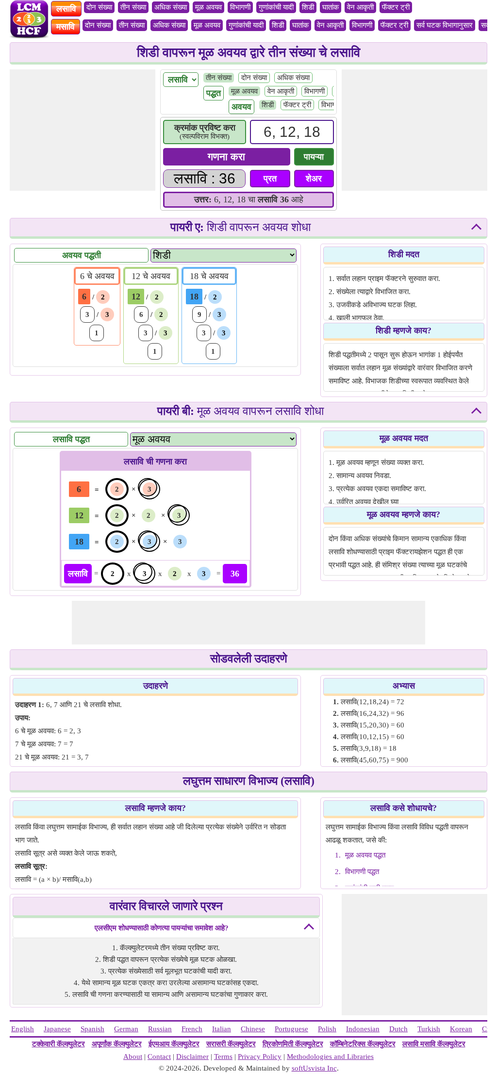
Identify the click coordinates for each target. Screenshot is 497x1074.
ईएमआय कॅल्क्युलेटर (174, 1044)
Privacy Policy (260, 1056)
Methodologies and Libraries (330, 1056)
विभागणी (240, 7)
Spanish (92, 1029)
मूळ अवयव (208, 7)
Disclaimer (192, 1056)
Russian (160, 1029)
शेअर (314, 178)
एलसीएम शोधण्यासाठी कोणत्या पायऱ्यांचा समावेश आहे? (162, 928)
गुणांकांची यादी (276, 7)
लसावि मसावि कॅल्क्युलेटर (433, 1044)
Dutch (398, 1029)
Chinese (253, 1029)
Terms (223, 1056)
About (132, 1056)
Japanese (57, 1029)
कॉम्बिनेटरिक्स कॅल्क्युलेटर (363, 1044)
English (22, 1029)
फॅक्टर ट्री (396, 7)
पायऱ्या (314, 157)
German (126, 1029)
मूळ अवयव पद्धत (365, 855)
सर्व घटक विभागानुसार (444, 25)
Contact (159, 1056)
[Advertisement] (82, 130)
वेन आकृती (360, 7)
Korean (461, 1029)
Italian (221, 1029)
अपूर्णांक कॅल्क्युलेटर (117, 1044)
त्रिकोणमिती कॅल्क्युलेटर (293, 1044)
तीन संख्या (133, 7)
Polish (327, 1029)
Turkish (428, 1029)
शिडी (308, 7)
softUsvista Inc (314, 1068)
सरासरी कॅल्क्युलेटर (231, 1044)
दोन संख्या (99, 7)
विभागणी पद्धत (362, 872)
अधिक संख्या (170, 7)
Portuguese (291, 1029)
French (192, 1029)
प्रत (270, 178)
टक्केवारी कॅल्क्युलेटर (58, 1044)
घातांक (330, 7)
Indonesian (363, 1029)
